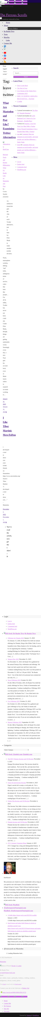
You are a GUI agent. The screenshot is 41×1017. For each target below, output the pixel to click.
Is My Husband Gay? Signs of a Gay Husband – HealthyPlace (26, 118)
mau (18, 134)
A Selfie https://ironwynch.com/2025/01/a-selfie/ (22, 915)
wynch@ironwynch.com (7, 973)
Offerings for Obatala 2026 (16, 638)
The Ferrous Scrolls (13, 14)
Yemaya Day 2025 (13, 659)
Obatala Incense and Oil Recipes (17, 822)
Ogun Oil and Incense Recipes (17, 782)
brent (18, 145)
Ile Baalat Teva (30, 633)
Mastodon (3, 961)
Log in (19, 162)
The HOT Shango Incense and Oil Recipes (21, 759)
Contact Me (7, 1003)
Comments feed (22, 167)
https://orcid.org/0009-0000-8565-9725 (14, 992)
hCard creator (17, 984)
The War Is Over (22, 88)
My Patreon (7, 1006)
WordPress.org (21, 169)
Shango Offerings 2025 (15, 722)
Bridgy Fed (25, 988)
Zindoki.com (27, 754)
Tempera (29, 1015)
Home (6, 1001)
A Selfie (19, 101)
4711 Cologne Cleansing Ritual (17, 843)
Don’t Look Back (22, 85)
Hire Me (6, 1009)
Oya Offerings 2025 (14, 701)
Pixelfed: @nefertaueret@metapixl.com (18, 911)
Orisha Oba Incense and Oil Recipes (19, 801)
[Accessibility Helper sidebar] (2, 2)
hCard (4, 984)
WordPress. (36, 1015)
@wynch (6, 1011)
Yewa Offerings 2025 (14, 680)
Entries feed (20, 164)
